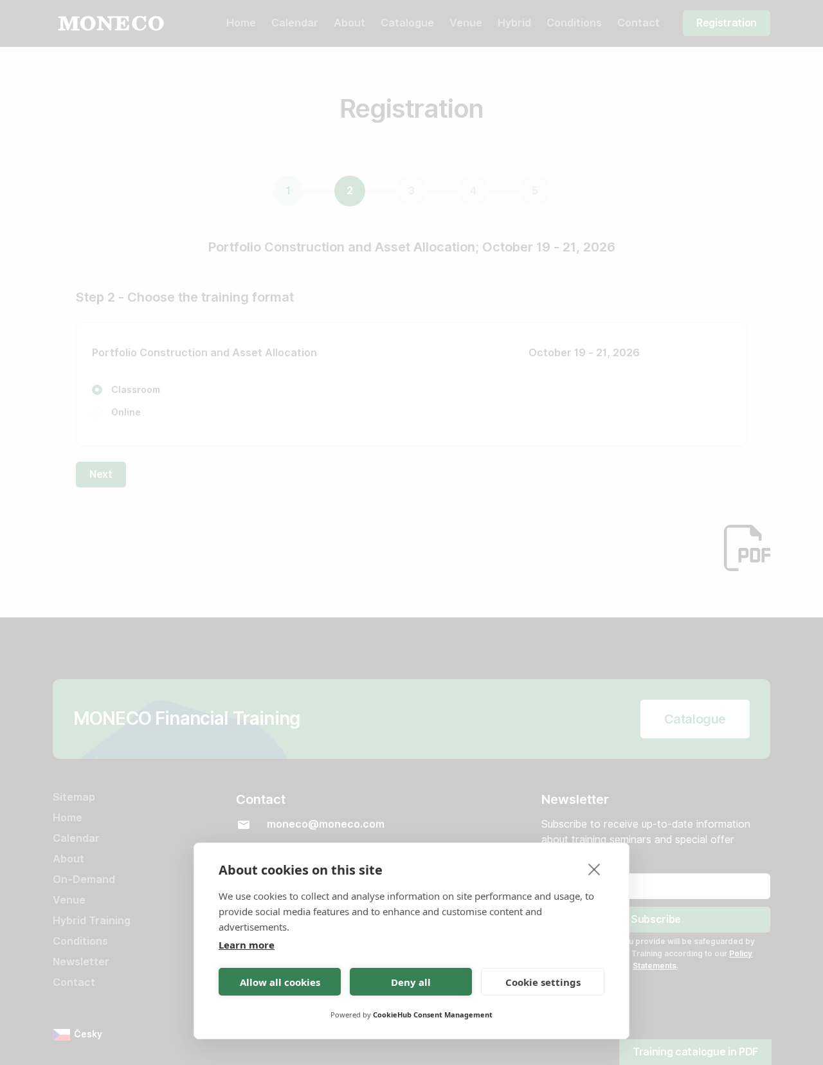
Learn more (247, 944)
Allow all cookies (280, 982)
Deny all (411, 982)
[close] (594, 869)
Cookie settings (543, 982)
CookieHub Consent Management (433, 1014)
